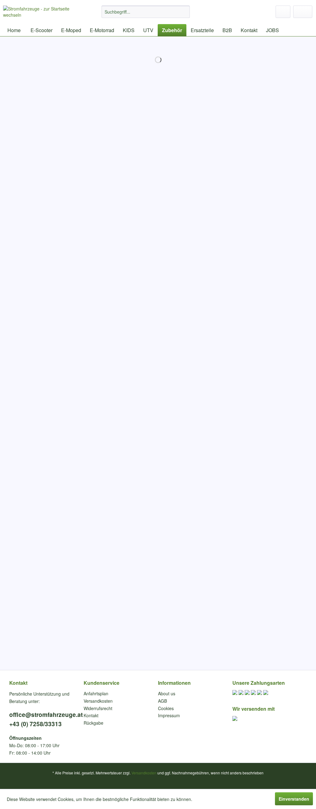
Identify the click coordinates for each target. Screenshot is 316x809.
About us (166, 693)
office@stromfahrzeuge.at (46, 714)
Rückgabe (93, 723)
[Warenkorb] (302, 12)
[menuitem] (146, 12)
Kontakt (18, 682)
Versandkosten (98, 701)
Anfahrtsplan (96, 693)
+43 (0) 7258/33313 (35, 724)
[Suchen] (184, 12)
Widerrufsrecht (98, 708)
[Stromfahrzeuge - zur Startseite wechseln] (40, 13)
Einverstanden (294, 799)
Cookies (166, 708)
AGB (162, 701)
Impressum (169, 715)
